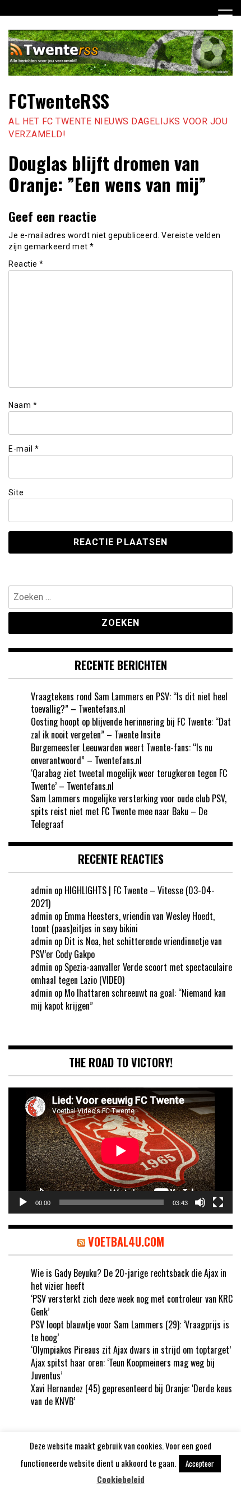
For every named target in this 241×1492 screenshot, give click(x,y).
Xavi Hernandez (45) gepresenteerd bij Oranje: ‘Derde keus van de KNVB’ (131, 1395)
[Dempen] (200, 1202)
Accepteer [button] (200, 1463)
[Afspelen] (23, 1202)
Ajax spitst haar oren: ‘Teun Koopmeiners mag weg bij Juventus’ (123, 1369)
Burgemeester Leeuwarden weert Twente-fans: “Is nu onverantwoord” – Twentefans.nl (121, 754)
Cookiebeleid (121, 1479)
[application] (120, 1150)
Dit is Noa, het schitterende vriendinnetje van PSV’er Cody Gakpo (126, 948)
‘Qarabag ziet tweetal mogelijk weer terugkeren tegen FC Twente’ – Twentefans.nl (129, 779)
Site (16, 492)
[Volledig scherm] (218, 1202)
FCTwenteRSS (59, 100)
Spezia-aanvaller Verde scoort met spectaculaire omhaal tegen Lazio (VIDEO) (131, 973)
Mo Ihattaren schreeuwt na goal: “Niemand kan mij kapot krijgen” (128, 999)
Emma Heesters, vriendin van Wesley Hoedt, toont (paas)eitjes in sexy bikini (123, 922)
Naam (22, 405)
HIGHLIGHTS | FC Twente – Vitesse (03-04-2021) (123, 897)
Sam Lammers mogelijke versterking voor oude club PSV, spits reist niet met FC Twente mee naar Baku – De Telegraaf (128, 811)
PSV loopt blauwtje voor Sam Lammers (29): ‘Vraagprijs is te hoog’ (130, 1331)
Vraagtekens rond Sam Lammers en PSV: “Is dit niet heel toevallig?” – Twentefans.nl (129, 703)
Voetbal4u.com (126, 1241)
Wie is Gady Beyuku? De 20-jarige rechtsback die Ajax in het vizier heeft (128, 1279)
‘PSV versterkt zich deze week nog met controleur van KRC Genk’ (132, 1305)
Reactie (26, 263)
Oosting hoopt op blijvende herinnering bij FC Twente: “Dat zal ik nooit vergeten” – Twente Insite (131, 728)
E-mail (23, 448)
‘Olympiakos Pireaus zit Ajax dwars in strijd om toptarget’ (131, 1349)
